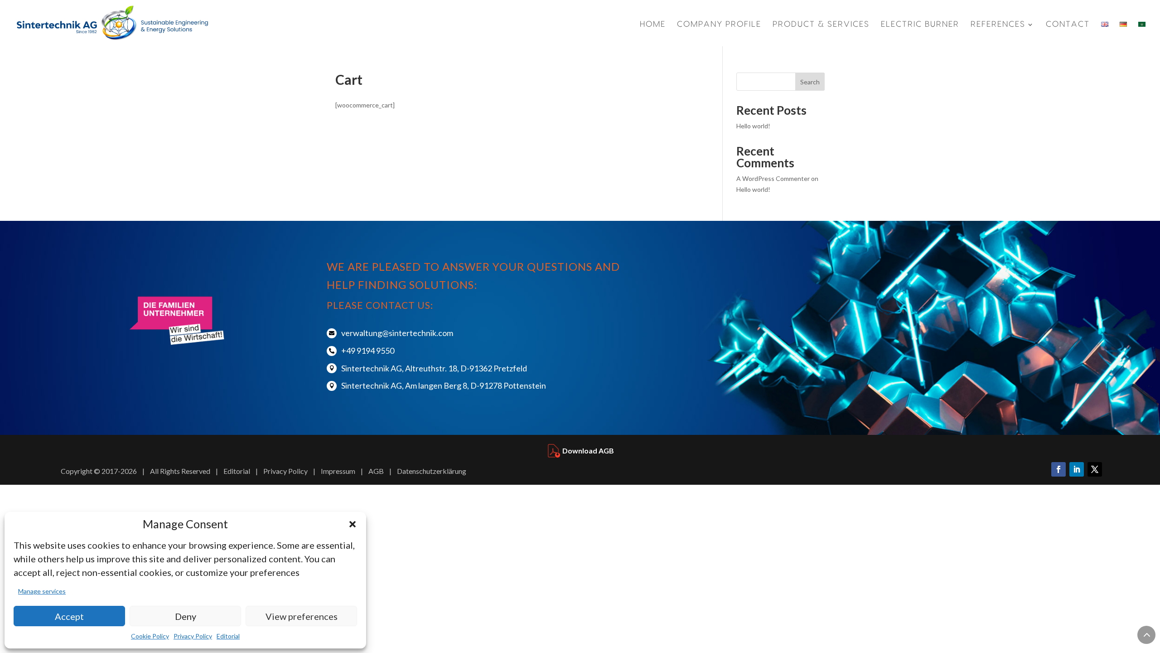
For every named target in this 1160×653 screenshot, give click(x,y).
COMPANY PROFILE (719, 24)
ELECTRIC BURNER (920, 24)
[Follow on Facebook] (1058, 469)
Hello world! (753, 126)
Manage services (42, 591)
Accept (69, 616)
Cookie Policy (150, 636)
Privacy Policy (193, 636)
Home (653, 24)
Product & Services (821, 24)
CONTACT (1068, 24)
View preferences (302, 616)
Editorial (228, 636)
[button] (352, 524)
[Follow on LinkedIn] (1076, 469)
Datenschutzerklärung (431, 471)
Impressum (338, 471)
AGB (376, 471)
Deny (185, 616)
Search (810, 82)
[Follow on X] (1095, 469)
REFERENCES (998, 24)
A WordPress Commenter (773, 178)
